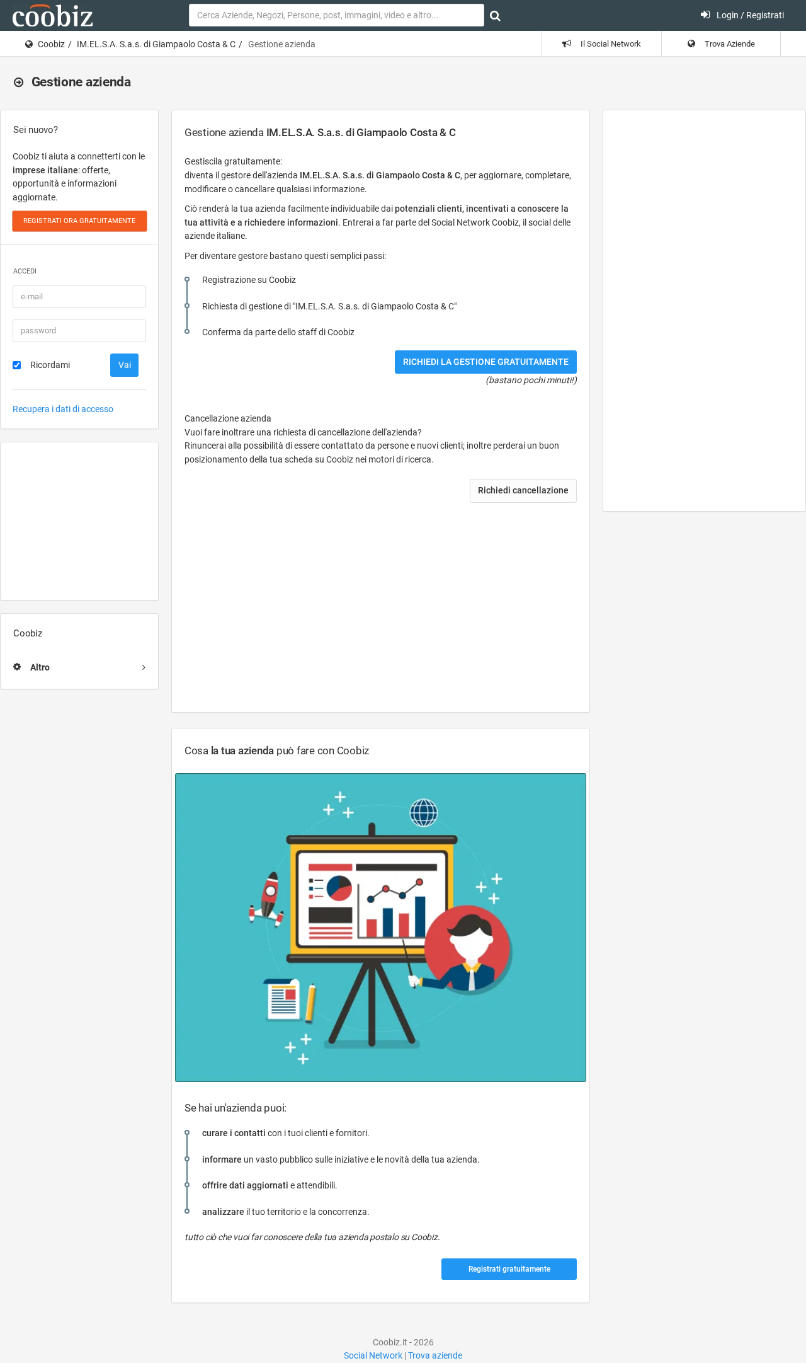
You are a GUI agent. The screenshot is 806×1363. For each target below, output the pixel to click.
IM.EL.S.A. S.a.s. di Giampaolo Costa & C (156, 44)
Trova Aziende (729, 44)
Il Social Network (610, 44)
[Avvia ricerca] (495, 16)
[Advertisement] (79, 521)
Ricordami (50, 365)
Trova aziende (435, 1355)
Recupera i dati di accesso (63, 409)
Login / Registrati (749, 15)
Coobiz (51, 44)
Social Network (373, 1355)
